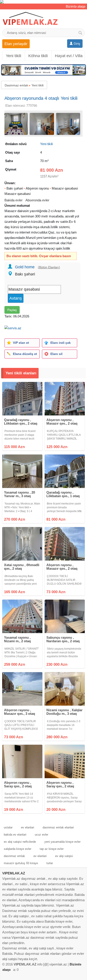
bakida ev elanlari (15, 834)
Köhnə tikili (38, 56)
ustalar (8, 827)
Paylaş (12, 310)
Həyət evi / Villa (69, 56)
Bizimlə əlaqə (75, 6)
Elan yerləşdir (15, 44)
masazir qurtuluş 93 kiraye (21, 863)
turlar (49, 863)
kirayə (31, 243)
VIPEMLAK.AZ (13, 873)
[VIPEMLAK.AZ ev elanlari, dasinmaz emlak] (30, 19)
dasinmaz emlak (14, 856)
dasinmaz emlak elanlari (58, 827)
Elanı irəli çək (60, 342)
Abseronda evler (37, 200)
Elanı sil (56, 354)
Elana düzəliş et (25, 354)
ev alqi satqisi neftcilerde (20, 841)
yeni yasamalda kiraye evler (62, 841)
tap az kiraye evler (52, 849)
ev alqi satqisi (64, 856)
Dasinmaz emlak (16, 85)
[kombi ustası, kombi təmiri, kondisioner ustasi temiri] (43, 2)
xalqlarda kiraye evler (17, 849)
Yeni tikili (13, 56)
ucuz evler (41, 834)
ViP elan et (21, 342)
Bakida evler (13, 200)
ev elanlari (27, 827)
